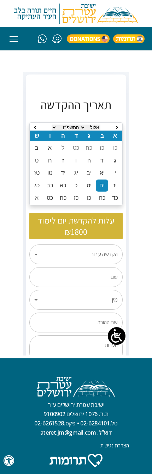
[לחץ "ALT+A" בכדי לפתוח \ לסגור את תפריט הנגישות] (9, 461)
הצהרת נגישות (114, 445)
